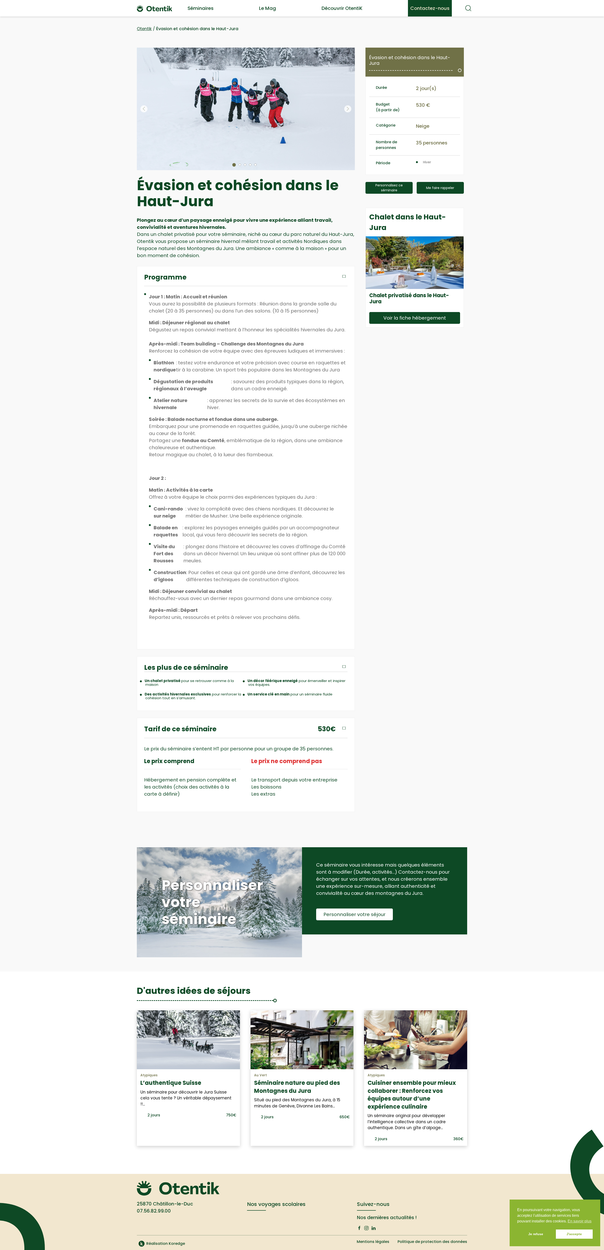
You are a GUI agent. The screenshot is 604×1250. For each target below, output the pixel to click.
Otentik (144, 29)
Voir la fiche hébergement (414, 318)
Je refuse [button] (535, 1234)
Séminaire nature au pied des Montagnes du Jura (297, 1087)
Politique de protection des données (432, 1241)
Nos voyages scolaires (276, 1204)
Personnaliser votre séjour (354, 914)
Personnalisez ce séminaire (389, 188)
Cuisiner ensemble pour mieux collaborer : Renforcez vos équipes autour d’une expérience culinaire (412, 1094)
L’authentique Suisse (170, 1083)
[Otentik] (154, 8)
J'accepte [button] (574, 1234)
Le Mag (267, 8)
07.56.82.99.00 (154, 1211)
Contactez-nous (429, 8)
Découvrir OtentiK (342, 8)
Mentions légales (373, 1241)
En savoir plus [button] (579, 1221)
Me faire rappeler (440, 187)
